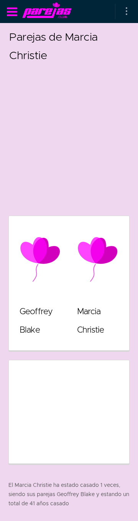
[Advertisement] (69, 133)
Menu (12, 12)
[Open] (126, 11)
